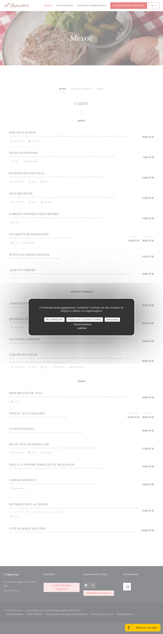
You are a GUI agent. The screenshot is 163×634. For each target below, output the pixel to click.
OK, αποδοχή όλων (54, 319)
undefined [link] (82, 328)
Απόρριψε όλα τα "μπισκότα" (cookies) (84, 319)
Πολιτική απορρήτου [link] (82, 324)
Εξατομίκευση (112, 319)
